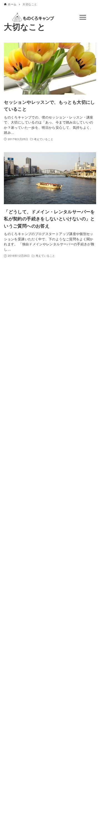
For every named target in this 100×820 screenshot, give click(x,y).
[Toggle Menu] (82, 17)
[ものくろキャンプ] (33, 17)
